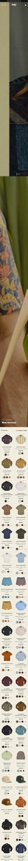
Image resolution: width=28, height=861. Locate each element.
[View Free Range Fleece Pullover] (21, 824)
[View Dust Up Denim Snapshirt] (7, 848)
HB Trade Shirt (7, 471)
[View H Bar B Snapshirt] (7, 509)
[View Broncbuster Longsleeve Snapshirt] (7, 486)
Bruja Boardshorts (21, 589)
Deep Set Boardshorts (7, 589)
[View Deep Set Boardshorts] (7, 581)
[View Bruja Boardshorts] (21, 581)
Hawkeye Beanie (21, 763)
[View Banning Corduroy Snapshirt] (21, 681)
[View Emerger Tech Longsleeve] (21, 730)
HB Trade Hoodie (21, 809)
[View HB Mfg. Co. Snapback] (7, 802)
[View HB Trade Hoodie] (21, 802)
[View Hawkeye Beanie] (21, 755)
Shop (3, 420)
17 (11, 525)
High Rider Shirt (7, 447)
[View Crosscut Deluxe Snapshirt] (21, 605)
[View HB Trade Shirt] (7, 463)
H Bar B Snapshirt (7, 517)
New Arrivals (9, 420)
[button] (25, 5)
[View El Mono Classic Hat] (7, 779)
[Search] (5, 5)
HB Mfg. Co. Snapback (7, 809)
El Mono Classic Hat (7, 787)
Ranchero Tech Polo (7, 663)
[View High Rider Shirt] (7, 439)
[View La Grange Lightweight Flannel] (21, 656)
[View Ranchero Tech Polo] (7, 656)
